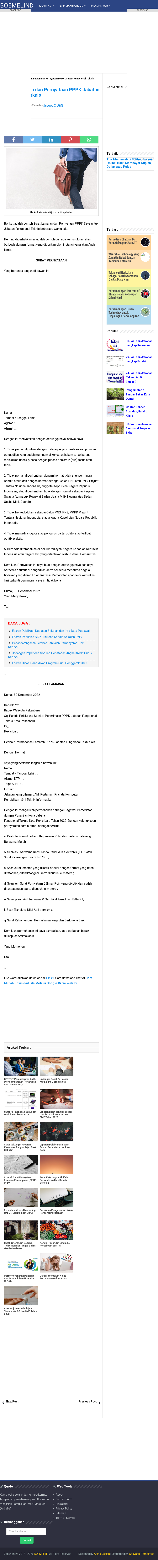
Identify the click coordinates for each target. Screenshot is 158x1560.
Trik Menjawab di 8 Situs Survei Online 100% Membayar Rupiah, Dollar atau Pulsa (129, 163)
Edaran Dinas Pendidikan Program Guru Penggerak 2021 (49, 663)
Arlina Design (102, 1553)
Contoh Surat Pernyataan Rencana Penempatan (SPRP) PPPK (20, 1180)
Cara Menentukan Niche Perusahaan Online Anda (53, 1277)
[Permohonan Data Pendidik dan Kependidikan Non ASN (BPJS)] (21, 1263)
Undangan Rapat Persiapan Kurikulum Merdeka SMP (54, 1080)
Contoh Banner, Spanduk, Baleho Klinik (136, 411)
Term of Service (65, 1517)
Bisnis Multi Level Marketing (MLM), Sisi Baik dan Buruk (19, 1211)
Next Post (12, 1401)
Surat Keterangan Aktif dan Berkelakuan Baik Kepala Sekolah (54, 1180)
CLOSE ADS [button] (15, 10)
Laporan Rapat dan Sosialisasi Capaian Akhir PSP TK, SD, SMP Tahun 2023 (56, 1115)
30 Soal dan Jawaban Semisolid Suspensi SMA (139, 428)
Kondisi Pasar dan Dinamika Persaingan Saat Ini (55, 1244)
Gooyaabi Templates (141, 1553)
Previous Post (87, 1401)
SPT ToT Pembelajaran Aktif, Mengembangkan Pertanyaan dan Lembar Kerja (20, 1082)
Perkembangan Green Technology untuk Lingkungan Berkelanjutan (123, 312)
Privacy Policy (64, 1508)
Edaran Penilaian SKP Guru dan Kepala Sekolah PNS (47, 637)
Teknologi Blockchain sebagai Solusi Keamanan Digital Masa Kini (123, 276)
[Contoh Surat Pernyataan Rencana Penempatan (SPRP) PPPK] (21, 1164)
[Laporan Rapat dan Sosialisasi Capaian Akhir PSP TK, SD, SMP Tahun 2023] (56, 1099)
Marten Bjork (48, 212)
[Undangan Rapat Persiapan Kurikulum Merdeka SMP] (56, 1066)
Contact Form (64, 1499)
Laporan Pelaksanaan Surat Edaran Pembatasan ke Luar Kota (55, 1147)
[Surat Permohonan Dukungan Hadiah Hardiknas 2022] (21, 1099)
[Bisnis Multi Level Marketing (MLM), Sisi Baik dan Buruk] (21, 1197)
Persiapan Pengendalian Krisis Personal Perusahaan (56, 1211)
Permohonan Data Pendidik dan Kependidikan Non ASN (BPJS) (19, 1278)
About (59, 1494)
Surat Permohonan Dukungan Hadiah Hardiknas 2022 (20, 1113)
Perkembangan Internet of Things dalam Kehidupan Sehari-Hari (123, 294)
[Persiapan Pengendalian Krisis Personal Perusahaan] (56, 1197)
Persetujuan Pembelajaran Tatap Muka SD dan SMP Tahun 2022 (20, 1311)
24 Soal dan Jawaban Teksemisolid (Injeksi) (139, 377)
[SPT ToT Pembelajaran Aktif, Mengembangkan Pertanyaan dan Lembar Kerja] (21, 1066)
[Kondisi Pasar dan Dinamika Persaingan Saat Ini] (56, 1230)
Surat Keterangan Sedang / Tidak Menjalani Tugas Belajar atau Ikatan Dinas (20, 1246)
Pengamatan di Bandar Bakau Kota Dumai (138, 394)
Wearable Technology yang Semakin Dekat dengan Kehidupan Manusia (123, 257)
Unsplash (65, 212)
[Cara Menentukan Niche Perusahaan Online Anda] (56, 1263)
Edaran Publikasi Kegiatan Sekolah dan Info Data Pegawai (51, 631)
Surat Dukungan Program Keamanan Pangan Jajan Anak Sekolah (20, 1147)
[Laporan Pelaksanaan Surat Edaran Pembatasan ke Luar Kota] (56, 1131)
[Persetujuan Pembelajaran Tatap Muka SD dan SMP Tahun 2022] (21, 1295)
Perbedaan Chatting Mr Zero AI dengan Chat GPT (122, 241)
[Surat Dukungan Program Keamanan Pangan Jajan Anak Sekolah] (21, 1131)
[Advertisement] (79, 42)
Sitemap (61, 1513)
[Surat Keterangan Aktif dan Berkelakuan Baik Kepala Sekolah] (56, 1164)
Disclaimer (62, 1503)
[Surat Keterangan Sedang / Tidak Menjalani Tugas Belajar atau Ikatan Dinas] (21, 1230)
